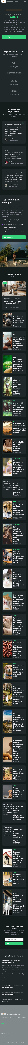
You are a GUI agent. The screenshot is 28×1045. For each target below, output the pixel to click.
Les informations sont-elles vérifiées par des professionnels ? (12, 993)
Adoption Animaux (13, 1)
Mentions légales (5, 1033)
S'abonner (9, 943)
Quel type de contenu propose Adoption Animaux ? (11, 961)
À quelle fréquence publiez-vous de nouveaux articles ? (12, 986)
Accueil (3, 1025)
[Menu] (25, 1)
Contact (3, 1036)
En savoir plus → (8, 37)
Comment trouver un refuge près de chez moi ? (12, 1000)
